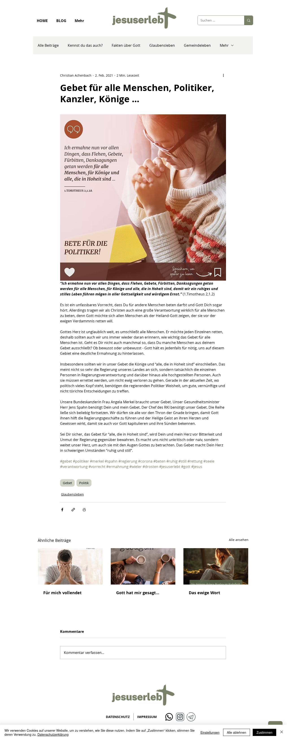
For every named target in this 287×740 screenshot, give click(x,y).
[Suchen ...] (248, 20)
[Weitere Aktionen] (223, 75)
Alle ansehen (238, 540)
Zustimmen (264, 732)
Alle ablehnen (236, 732)
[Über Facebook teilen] (62, 509)
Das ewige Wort (204, 593)
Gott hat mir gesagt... (137, 593)
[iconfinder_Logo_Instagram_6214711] (180, 717)
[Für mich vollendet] (70, 566)
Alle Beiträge (48, 45)
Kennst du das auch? (85, 45)
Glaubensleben (162, 45)
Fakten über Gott (126, 45)
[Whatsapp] (169, 717)
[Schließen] (281, 732)
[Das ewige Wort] (215, 566)
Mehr (224, 45)
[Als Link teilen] (73, 509)
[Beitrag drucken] (84, 509)
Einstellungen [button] (210, 732)
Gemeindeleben (197, 45)
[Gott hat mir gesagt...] (143, 566)
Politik (84, 483)
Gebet (67, 483)
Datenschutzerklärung (53, 734)
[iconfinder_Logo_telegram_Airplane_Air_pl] (191, 717)
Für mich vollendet (62, 593)
